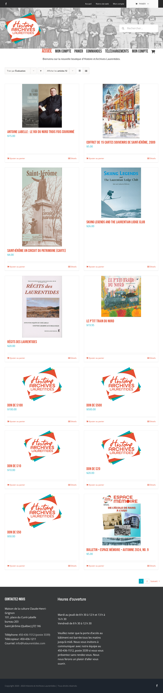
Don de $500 (94, 405)
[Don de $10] (42, 446)
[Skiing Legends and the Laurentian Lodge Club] (121, 193)
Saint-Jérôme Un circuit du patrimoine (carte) (36, 250)
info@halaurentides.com (30, 643)
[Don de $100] (42, 384)
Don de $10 (14, 466)
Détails (73, 158)
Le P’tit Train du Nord (100, 321)
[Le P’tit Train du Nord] (121, 296)
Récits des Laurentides (22, 342)
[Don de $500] (121, 384)
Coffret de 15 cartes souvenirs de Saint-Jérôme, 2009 (120, 142)
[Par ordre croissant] (41, 71)
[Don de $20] (121, 448)
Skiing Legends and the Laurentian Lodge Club (115, 222)
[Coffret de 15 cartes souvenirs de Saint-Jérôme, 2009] (121, 111)
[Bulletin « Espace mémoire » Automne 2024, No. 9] (121, 520)
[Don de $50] (42, 511)
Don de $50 (14, 532)
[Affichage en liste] (86, 71)
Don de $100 (15, 405)
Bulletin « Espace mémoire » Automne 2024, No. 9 (117, 550)
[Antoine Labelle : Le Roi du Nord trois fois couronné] (42, 106)
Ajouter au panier (17, 158)
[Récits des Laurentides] (42, 307)
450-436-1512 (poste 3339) (34, 634)
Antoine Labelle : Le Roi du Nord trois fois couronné (40, 132)
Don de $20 (93, 469)
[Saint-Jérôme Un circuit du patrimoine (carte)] (42, 207)
